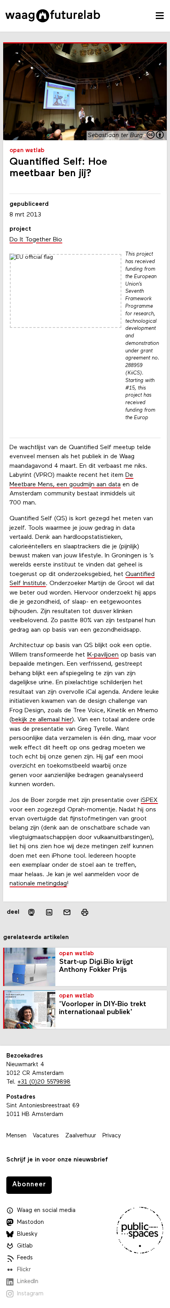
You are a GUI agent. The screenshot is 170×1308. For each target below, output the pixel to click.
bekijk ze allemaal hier (41, 720)
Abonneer (29, 1184)
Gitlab (25, 1246)
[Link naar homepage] (52, 16)
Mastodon (30, 1222)
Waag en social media (46, 1211)
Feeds (25, 1258)
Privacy (111, 1136)
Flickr (24, 1270)
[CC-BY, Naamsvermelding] (155, 135)
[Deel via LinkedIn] (49, 912)
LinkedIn (27, 1282)
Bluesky (27, 1234)
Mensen (16, 1136)
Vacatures (46, 1136)
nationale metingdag (38, 884)
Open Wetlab (27, 151)
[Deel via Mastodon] (31, 912)
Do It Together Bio (35, 240)
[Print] (85, 912)
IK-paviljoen (103, 655)
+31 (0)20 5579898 (43, 1082)
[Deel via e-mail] (67, 912)
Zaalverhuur (80, 1136)
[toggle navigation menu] (160, 15)
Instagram (30, 1294)
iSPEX (149, 800)
